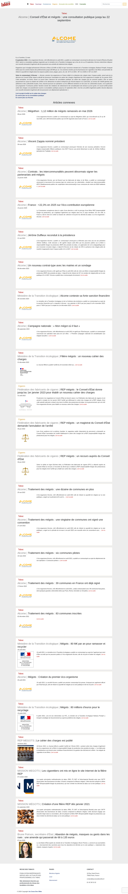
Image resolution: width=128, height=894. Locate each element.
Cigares (54, 4)
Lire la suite (91, 119)
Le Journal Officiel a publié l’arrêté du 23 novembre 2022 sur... (56, 365)
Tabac (32, 4)
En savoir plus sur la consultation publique (30, 95)
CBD (76, 4)
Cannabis (83, 4)
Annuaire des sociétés (66, 4)
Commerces (47, 4)
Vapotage (38, 4)
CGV (50, 877)
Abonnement (53, 880)
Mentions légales (54, 873)
